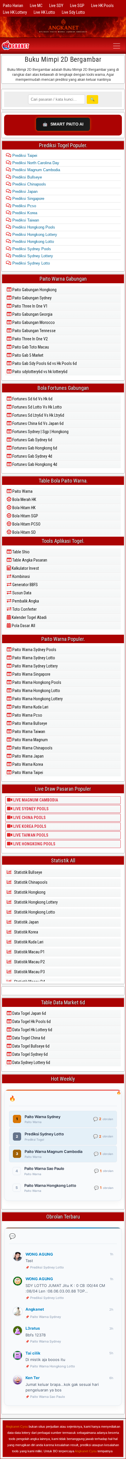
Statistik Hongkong (29, 892)
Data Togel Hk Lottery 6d (31, 1029)
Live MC (36, 5)
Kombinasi (20, 576)
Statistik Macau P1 (29, 952)
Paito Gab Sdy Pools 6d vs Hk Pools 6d (44, 363)
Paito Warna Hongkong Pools (36, 682)
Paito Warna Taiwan (28, 731)
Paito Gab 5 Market (27, 355)
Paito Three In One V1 (29, 306)
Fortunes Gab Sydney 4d (31, 456)
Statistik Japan (26, 922)
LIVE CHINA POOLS (29, 817)
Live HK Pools (102, 5)
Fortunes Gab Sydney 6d (31, 439)
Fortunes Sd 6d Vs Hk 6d (31, 398)
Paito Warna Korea (27, 764)
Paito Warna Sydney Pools (33, 649)
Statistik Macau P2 (29, 961)
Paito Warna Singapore (30, 674)
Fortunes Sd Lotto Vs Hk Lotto (36, 407)
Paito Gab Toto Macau (30, 347)
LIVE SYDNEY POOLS (30, 808)
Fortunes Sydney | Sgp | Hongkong (40, 431)
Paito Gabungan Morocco (33, 322)
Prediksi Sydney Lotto (30, 263)
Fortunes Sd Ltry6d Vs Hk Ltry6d (37, 415)
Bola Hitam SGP (24, 516)
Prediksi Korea (24, 213)
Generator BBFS (24, 584)
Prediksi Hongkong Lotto (32, 241)
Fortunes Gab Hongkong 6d (34, 448)
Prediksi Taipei (24, 155)
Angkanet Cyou (17, 1426)
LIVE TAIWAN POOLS (30, 835)
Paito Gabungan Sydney (31, 298)
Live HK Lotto (44, 12)
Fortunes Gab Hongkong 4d (34, 464)
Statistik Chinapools (30, 882)
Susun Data (21, 593)
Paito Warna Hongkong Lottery (37, 698)
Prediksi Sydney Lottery (32, 256)
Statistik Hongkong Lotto (34, 912)
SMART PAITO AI (63, 124)
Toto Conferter (24, 609)
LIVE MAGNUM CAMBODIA (35, 800)
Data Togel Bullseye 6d (30, 1046)
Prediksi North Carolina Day (35, 163)
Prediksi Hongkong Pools (33, 227)
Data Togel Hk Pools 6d (31, 1021)
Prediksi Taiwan (25, 220)
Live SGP (77, 5)
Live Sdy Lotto (73, 12)
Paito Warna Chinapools (31, 748)
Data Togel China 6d (28, 1038)
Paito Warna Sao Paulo (47, 1397)
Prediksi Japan (24, 191)
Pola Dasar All (23, 625)
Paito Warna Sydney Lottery (34, 666)
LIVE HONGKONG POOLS (33, 844)
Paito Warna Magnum (29, 739)
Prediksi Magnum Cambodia (35, 170)
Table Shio (20, 552)
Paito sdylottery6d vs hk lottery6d (39, 371)
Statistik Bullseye (27, 872)
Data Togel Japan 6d (28, 1013)
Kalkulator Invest (25, 568)
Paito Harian (13, 5)
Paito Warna (22, 491)
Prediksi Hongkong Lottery (34, 234)
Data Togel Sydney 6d (29, 1054)
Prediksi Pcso (23, 206)
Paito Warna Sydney (45, 1317)
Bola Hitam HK (23, 507)
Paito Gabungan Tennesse (33, 330)
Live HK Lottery (15, 12)
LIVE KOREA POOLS (29, 826)
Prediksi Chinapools (28, 184)
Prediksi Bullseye (26, 177)
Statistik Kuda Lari (28, 942)
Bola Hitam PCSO (25, 524)
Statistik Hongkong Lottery (35, 902)
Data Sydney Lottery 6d (30, 1062)
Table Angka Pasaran (29, 560)
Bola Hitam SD (23, 532)
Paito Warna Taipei (27, 772)
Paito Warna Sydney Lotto (33, 657)
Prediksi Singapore (27, 198)
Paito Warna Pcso (26, 715)
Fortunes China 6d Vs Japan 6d (37, 423)
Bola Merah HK (23, 499)
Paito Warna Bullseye (29, 723)
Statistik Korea (25, 932)
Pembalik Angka (25, 601)
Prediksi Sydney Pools (31, 249)
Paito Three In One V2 (29, 339)
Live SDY (56, 5)
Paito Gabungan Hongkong (34, 289)
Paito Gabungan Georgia (31, 314)
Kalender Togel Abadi (29, 617)
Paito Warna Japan (27, 756)
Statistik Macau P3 (29, 971)
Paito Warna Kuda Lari (29, 707)
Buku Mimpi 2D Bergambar (63, 59)
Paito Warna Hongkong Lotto (35, 690)
